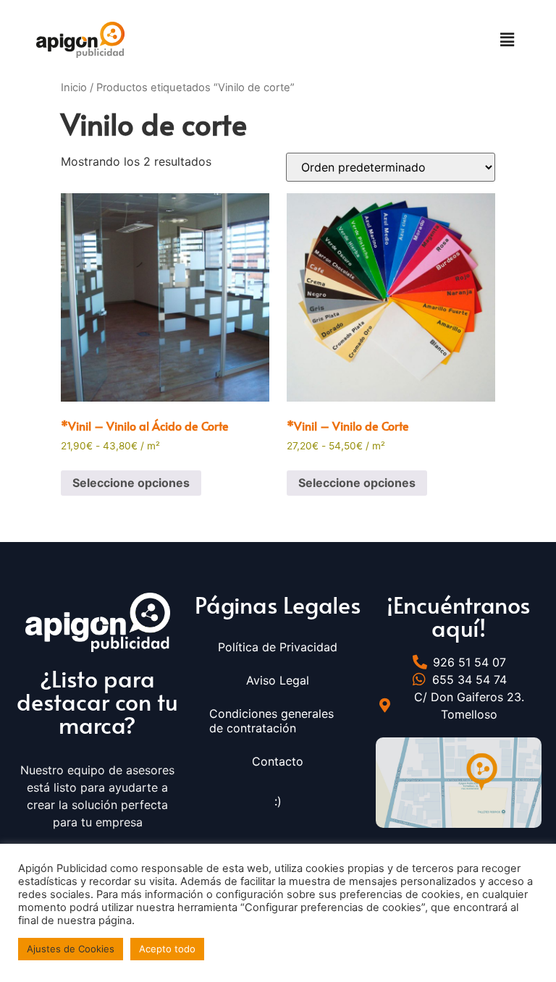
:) (278, 801)
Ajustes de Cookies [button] (70, 949)
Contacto (277, 761)
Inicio (74, 87)
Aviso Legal (277, 680)
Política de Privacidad (277, 647)
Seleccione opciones (131, 482)
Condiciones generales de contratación (271, 720)
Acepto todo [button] (167, 949)
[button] (507, 39)
